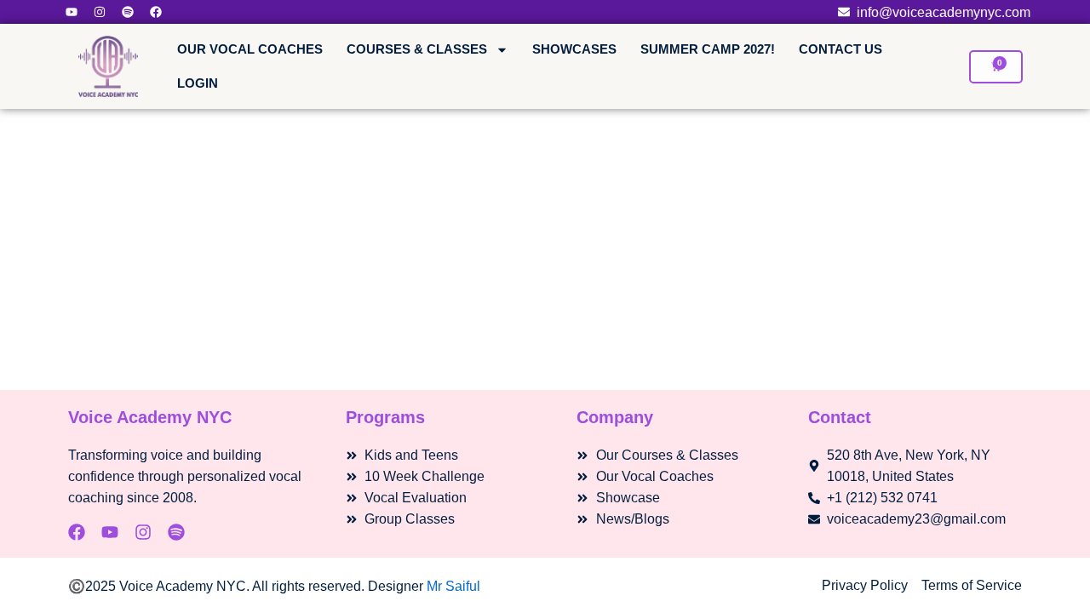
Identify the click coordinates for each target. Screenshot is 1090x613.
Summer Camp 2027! (707, 49)
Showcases (574, 49)
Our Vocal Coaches (250, 49)
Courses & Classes (417, 49)
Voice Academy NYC (150, 417)
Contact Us (840, 49)
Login (197, 83)
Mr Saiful (453, 586)
